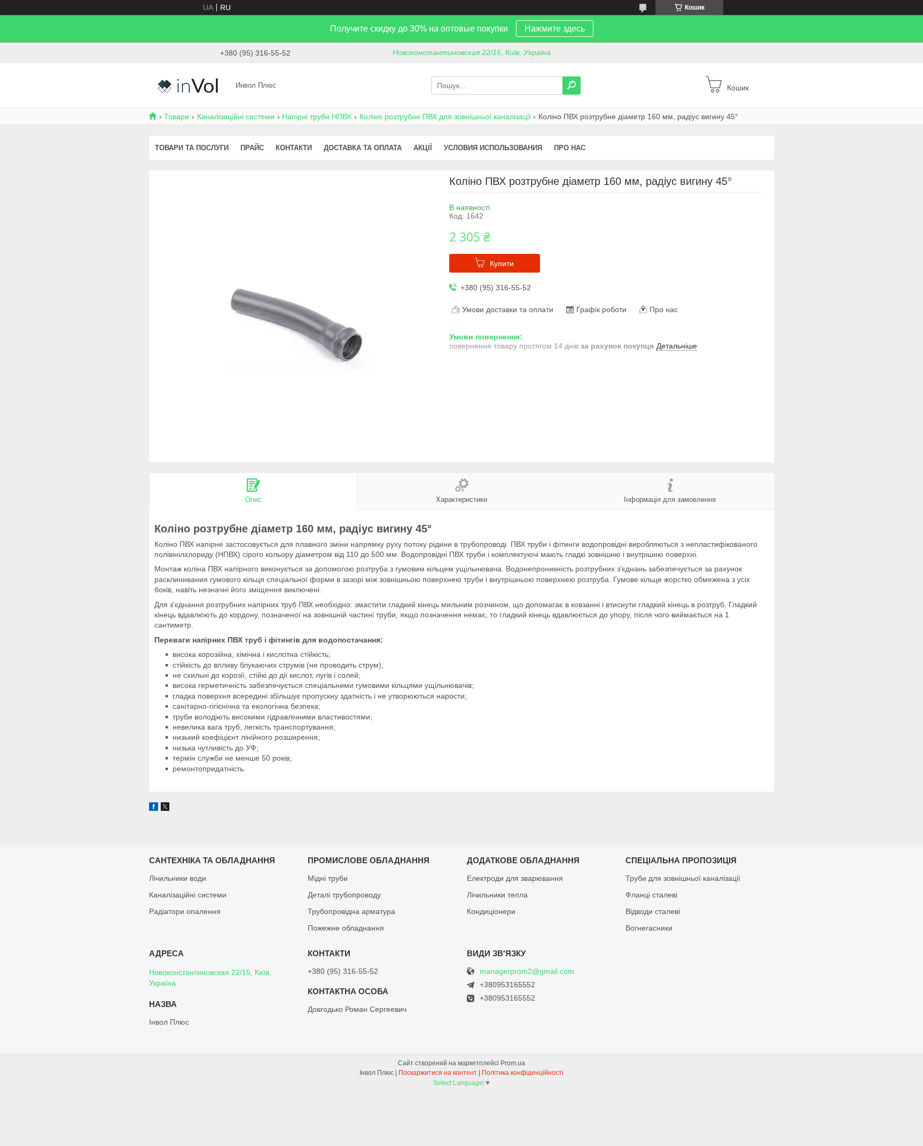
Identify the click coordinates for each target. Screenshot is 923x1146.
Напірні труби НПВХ (316, 116)
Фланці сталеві (651, 895)
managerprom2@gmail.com (527, 971)
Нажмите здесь (555, 28)
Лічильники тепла (497, 895)
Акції (422, 148)
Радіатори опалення (185, 911)
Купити (502, 263)
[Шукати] (571, 85)
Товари (176, 116)
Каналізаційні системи (236, 116)
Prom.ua (512, 1063)
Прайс (252, 148)
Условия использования (493, 148)
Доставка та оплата (363, 148)
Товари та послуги (192, 148)
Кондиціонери (491, 911)
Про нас (569, 148)
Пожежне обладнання (346, 928)
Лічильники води (177, 878)
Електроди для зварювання (515, 878)
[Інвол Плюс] (189, 85)
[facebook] (153, 808)
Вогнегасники (648, 928)
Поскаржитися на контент (437, 1073)
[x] (165, 808)
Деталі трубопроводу (344, 895)
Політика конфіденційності (523, 1073)
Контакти (294, 148)
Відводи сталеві (652, 911)
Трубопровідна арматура (351, 911)
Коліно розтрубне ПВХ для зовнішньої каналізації (445, 116)
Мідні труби (328, 878)
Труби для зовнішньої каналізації (682, 878)
